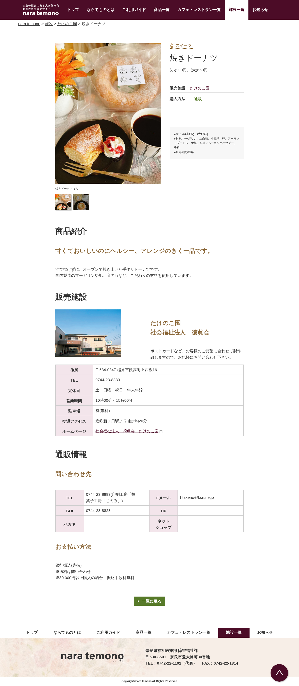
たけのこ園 (67, 24)
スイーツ (184, 45)
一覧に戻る (152, 601)
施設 (49, 24)
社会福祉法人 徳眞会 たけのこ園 (126, 431)
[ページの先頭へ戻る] (279, 673)
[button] (63, 202)
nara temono (29, 24)
